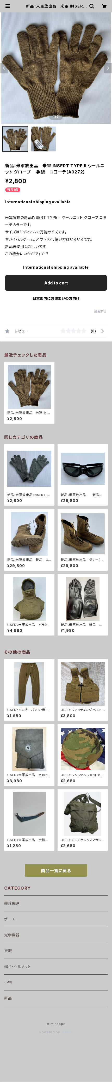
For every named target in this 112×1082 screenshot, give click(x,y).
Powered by (50, 1032)
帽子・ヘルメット (17, 966)
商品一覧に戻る (56, 870)
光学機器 (12, 935)
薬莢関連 (12, 903)
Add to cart (56, 282)
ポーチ (9, 919)
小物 (8, 982)
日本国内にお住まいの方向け (56, 298)
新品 (8, 998)
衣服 (8, 950)
